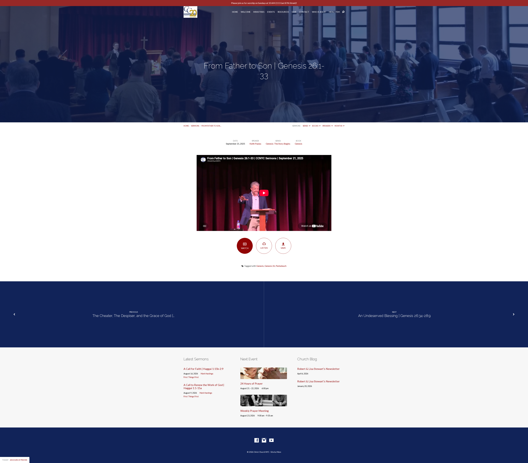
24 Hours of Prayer (251, 383)
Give (294, 12)
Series (305, 126)
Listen (264, 248)
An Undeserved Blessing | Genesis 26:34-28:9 (394, 316)
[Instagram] (264, 440)
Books (315, 126)
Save (283, 248)
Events (271, 12)
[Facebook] (256, 440)
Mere (279, 452)
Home (235, 12)
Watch (244, 248)
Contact (304, 12)
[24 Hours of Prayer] (263, 377)
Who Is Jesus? (319, 12)
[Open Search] (343, 12)
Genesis (298, 143)
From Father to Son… (211, 126)
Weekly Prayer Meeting (254, 410)
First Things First (191, 377)
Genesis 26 (270, 266)
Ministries (258, 12)
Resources (283, 12)
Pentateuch (281, 266)
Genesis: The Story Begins (278, 143)
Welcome (246, 12)
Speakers (326, 126)
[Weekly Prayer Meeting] (263, 404)
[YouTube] (271, 440)
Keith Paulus (255, 143)
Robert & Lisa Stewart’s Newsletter (318, 368)
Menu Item (334, 12)
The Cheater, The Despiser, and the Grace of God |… (133, 316)
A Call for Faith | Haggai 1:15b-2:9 (203, 368)
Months (339, 126)
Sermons (195, 126)
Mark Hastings (207, 373)
